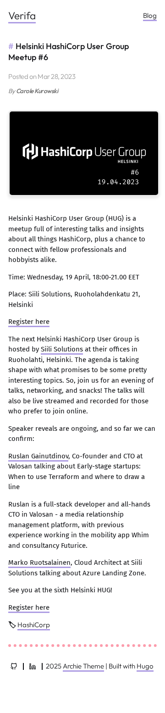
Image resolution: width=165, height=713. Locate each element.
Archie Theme (83, 666)
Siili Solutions (62, 349)
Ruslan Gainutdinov (38, 456)
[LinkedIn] (32, 666)
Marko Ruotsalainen (39, 562)
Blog (150, 15)
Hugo (145, 666)
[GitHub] (13, 666)
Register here (29, 322)
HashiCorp (33, 624)
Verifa (22, 15)
